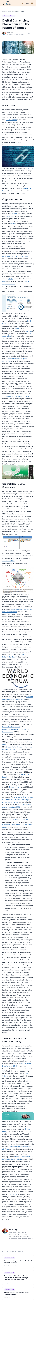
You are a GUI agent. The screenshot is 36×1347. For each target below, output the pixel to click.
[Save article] (32, 33)
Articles (9, 11)
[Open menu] (32, 3)
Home (4, 11)
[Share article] (29, 33)
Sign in (27, 3)
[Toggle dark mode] (22, 3)
